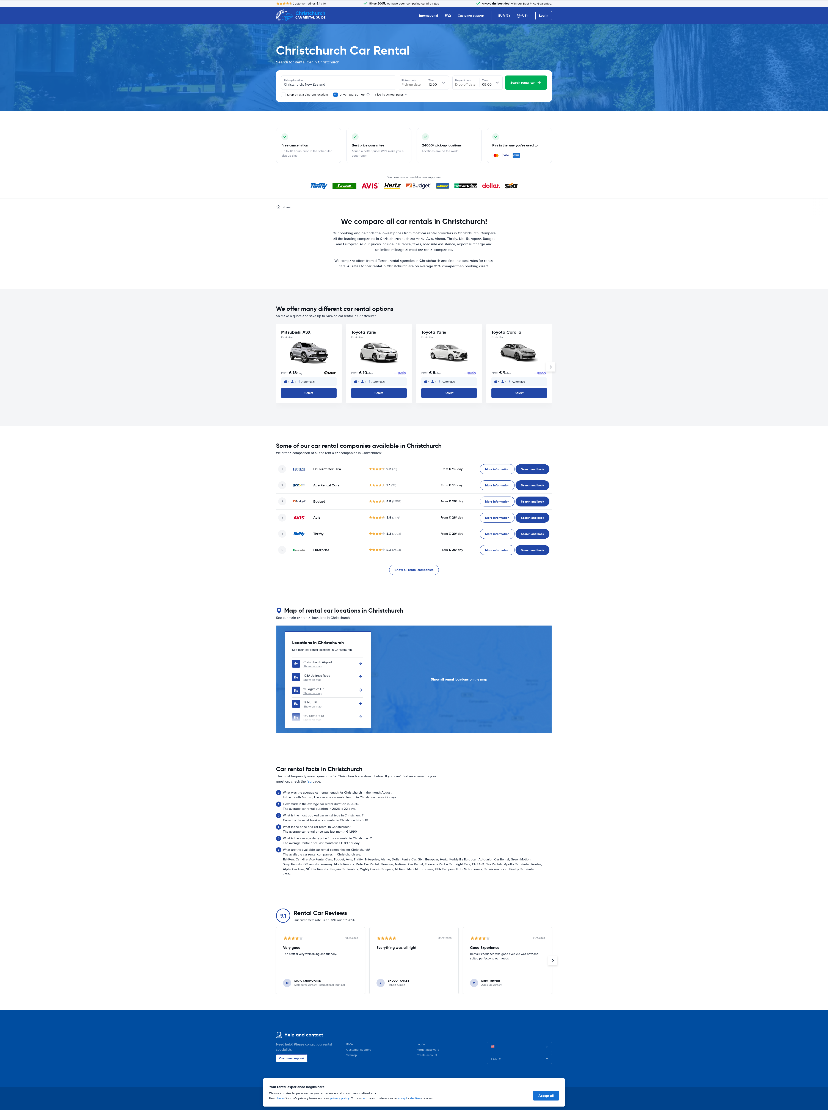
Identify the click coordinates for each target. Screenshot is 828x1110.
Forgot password (428, 1050)
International (428, 15)
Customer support (471, 15)
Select (308, 393)
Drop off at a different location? (307, 94)
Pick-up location (293, 80)
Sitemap (351, 1055)
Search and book (532, 469)
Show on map (312, 666)
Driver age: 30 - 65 (352, 94)
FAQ (448, 15)
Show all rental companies (414, 570)
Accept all (546, 1095)
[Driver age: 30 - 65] (335, 95)
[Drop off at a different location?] (283, 95)
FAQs (349, 1044)
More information (497, 469)
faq (309, 781)
